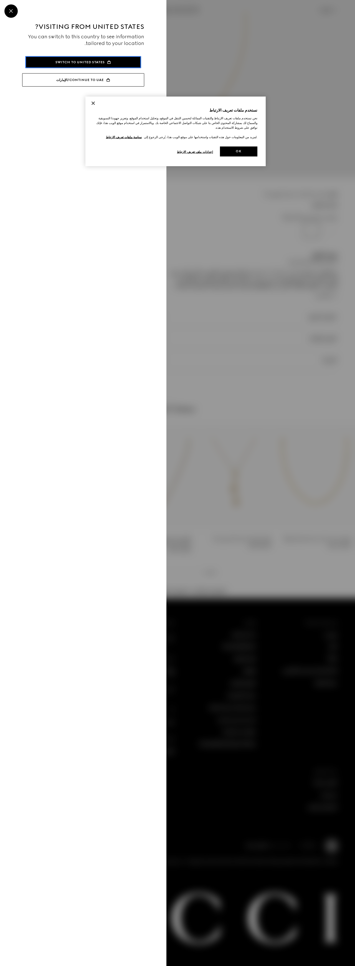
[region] (175, 131)
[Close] (11, 11)
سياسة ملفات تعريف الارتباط (124, 137)
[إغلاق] (93, 103)
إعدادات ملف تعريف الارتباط (195, 152)
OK (238, 151)
